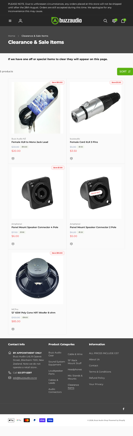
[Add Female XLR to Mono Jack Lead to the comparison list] (13, 158)
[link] (66, 7)
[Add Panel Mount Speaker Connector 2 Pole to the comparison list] (71, 244)
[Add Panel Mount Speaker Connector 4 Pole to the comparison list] (13, 244)
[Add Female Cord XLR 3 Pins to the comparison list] (71, 158)
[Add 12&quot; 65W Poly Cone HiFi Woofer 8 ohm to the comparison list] (13, 329)
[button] (10, 20)
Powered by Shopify (117, 420)
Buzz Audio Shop (101, 420)
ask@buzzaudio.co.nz (25, 377)
